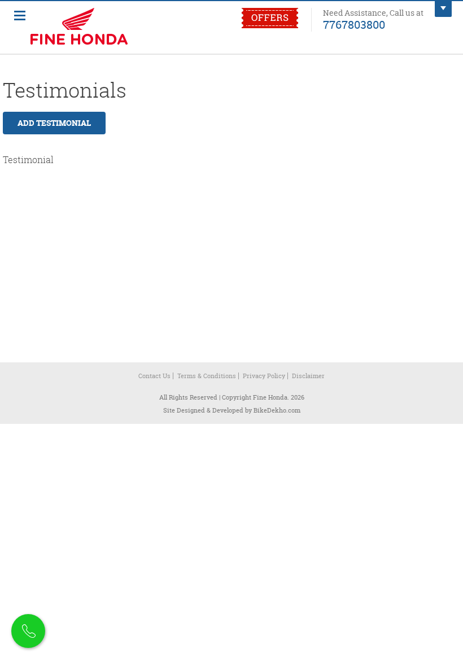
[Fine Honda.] (98, 28)
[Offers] (270, 25)
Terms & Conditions (206, 375)
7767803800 (354, 24)
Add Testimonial (54, 122)
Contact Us (154, 375)
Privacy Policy (264, 375)
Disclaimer (308, 375)
